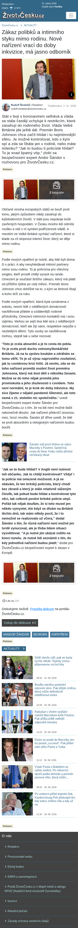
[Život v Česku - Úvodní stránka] (23, 15)
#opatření (60, 634)
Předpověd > (8, 4)
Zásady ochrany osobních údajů (28, 921)
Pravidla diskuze (42, 609)
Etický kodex (15, 866)
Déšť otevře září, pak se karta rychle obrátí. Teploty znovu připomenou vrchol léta (53, 661)
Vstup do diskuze (20, 623)
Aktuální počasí (17, 911)
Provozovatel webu (19, 856)
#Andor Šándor (16, 634)
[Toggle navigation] (71, 15)
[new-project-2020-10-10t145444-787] (56, 189)
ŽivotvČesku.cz (10, 25)
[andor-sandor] (21, 189)
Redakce (13, 846)
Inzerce (12, 901)
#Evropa (40, 634)
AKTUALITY (30, 25)
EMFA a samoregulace (22, 876)
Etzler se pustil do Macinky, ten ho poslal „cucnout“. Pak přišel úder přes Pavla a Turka (54, 743)
